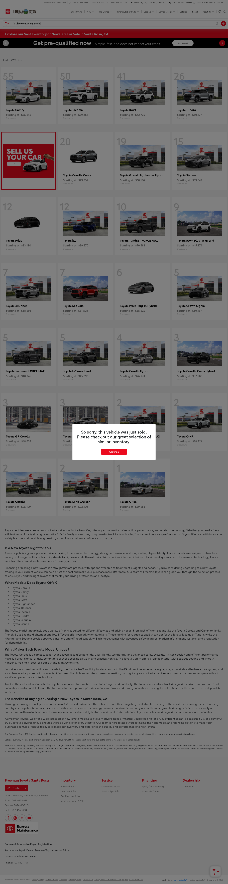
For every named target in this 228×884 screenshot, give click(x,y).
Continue (114, 451)
